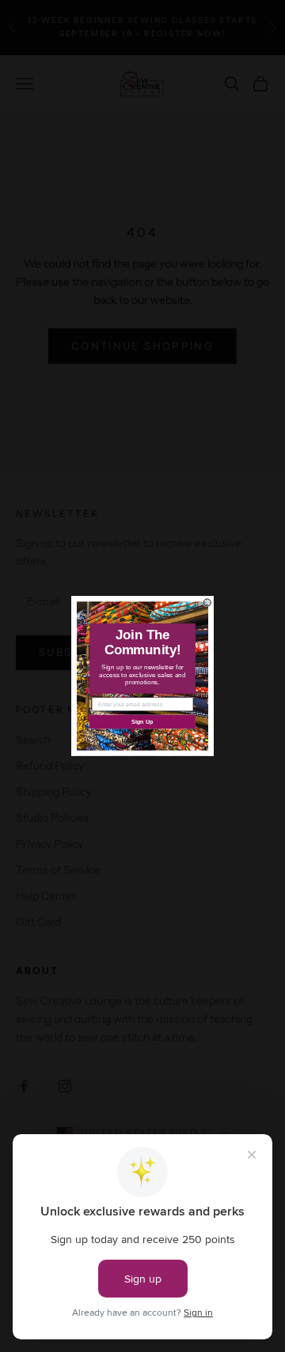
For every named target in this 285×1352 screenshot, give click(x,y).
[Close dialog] (207, 602)
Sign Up (142, 721)
